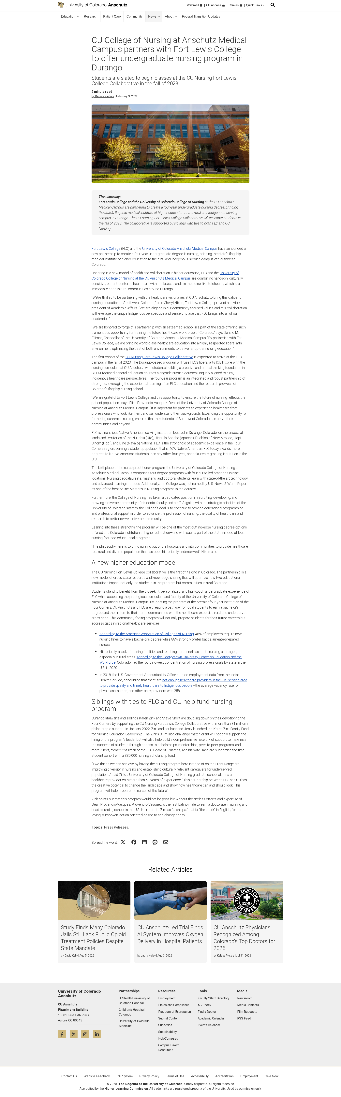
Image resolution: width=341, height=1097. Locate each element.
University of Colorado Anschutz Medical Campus (179, 248)
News (152, 16)
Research (90, 16)
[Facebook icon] (64, 1034)
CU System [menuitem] (125, 1076)
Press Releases (116, 827)
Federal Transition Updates (201, 16)
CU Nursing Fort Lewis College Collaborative (159, 357)
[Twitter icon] (75, 1034)
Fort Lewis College (106, 248)
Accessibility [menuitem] (200, 1076)
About (169, 16)
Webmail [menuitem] (193, 5)
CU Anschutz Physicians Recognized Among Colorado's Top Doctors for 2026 (244, 937)
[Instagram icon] (87, 1034)
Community (134, 16)
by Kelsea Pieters (103, 96)
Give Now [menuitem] (271, 1076)
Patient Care (112, 16)
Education (68, 16)
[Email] (165, 842)
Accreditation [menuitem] (224, 1076)
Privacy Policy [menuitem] (149, 1076)
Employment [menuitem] (249, 1076)
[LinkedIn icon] (98, 1034)
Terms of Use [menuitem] (175, 1076)
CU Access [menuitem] (214, 5)
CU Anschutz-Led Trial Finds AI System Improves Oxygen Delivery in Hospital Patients (170, 934)
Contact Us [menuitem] (69, 1076)
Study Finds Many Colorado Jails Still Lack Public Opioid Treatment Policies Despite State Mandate (93, 937)
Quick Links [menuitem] (254, 5)
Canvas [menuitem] (234, 5)
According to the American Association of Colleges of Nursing (146, 634)
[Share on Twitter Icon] (123, 842)
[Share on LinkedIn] (144, 842)
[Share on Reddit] (155, 842)
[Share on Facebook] (133, 842)
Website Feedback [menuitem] (97, 1076)
